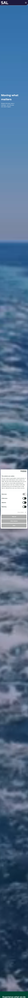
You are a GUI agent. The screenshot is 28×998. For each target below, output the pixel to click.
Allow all (14, 516)
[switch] (24, 498)
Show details (21, 512)
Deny (14, 525)
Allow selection (14, 521)
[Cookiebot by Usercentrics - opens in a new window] (20, 471)
